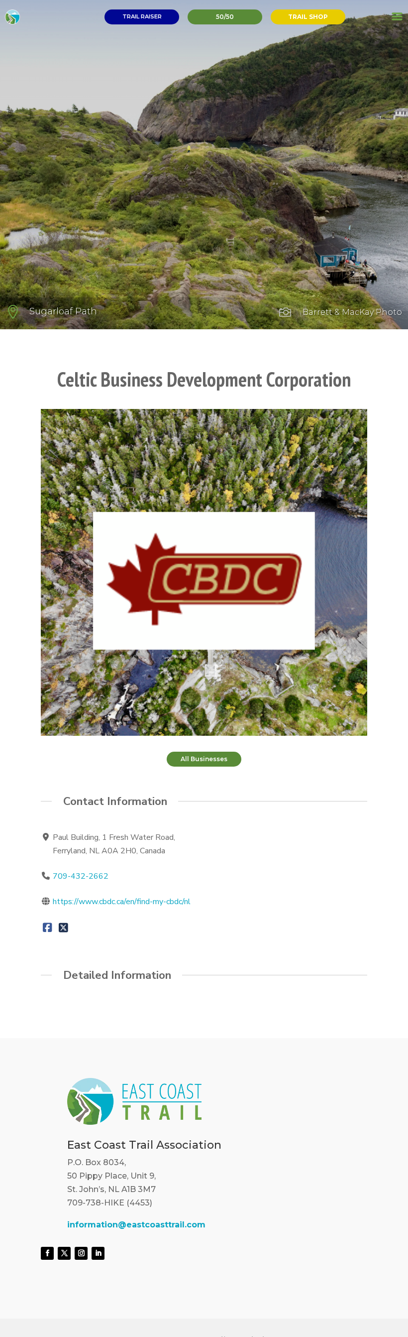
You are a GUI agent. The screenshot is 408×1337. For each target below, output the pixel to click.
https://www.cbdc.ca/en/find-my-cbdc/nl (122, 901)
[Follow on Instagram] (81, 1253)
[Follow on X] (64, 1253)
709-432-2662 (80, 876)
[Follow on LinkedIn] (98, 1253)
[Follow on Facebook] (47, 1253)
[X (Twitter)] (63, 927)
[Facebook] (47, 927)
